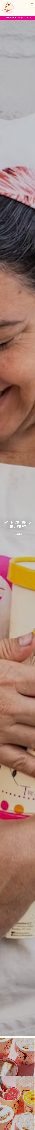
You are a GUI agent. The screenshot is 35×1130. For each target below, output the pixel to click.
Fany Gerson (13, 5)
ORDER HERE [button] (18, 543)
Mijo (25, 5)
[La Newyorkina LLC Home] (8, 17)
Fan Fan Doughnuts (17, 2)
